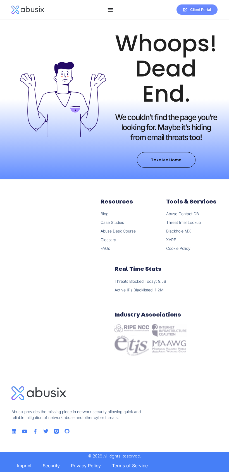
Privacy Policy (86, 465)
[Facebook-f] (35, 431)
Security (51, 465)
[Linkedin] (13, 431)
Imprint (24, 465)
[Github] (67, 431)
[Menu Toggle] (110, 10)
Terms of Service (130, 465)
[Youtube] (24, 431)
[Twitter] (45, 431)
